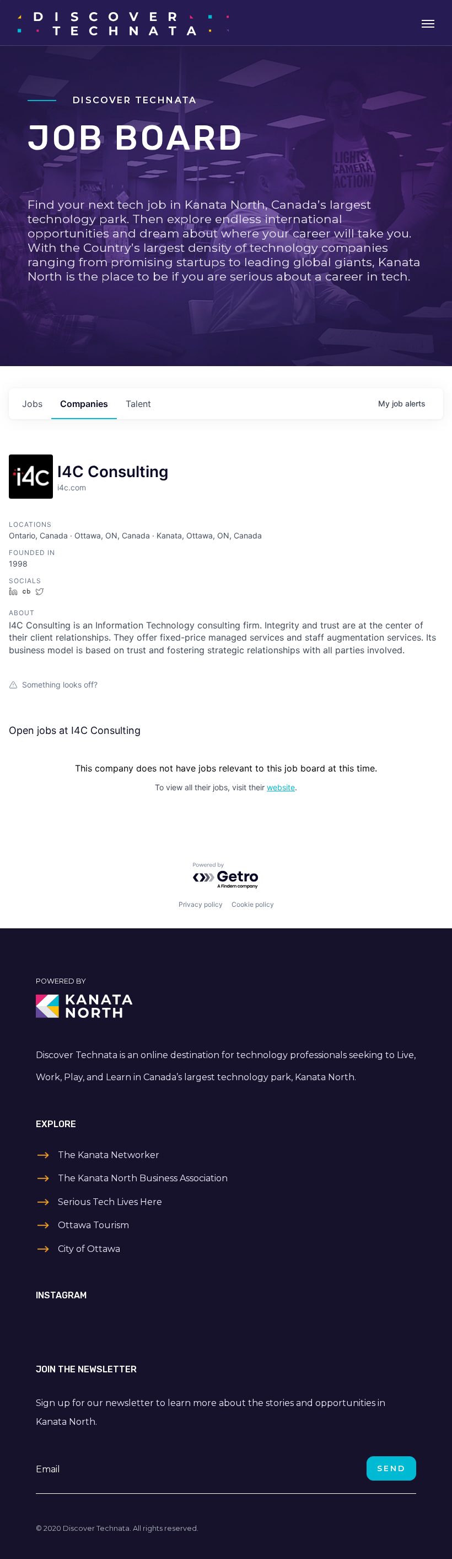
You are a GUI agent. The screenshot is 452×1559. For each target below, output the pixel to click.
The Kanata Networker (108, 1155)
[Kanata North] (226, 1006)
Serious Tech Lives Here (110, 1202)
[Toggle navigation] (428, 22)
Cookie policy (253, 904)
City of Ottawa (89, 1249)
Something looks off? (60, 684)
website (281, 787)
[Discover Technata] (123, 22)
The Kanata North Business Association (143, 1178)
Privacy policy (201, 904)
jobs (32, 403)
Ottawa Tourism (93, 1225)
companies (84, 403)
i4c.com (71, 487)
